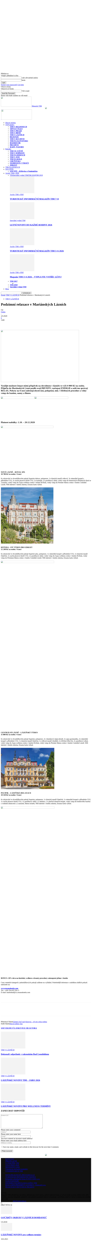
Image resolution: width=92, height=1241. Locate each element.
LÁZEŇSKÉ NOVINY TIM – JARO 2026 (20, 1080)
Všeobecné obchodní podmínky (16, 1169)
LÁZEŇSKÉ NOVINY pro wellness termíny (21, 1234)
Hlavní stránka (10, 123)
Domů (3, 295)
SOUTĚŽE (9, 169)
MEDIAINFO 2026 (12, 1167)
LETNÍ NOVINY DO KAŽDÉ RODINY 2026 (31, 225)
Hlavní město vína (16, 1024)
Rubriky (8, 149)
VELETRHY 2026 (12, 1165)
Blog (7, 289)
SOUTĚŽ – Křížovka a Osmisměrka (23, 171)
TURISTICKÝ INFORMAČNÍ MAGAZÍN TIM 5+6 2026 (37, 251)
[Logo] (16, 119)
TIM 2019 (39, 175)
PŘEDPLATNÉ (11, 1161)
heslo (23, 80)
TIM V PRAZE (16, 131)
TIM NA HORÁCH (17, 155)
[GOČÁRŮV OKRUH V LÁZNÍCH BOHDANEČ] (6, 1213)
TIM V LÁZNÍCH (17, 135)
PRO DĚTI (14, 145)
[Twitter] (12, 323)
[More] (21, 323)
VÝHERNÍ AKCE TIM (14, 1171)
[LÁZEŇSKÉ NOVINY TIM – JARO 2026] (13, 1074)
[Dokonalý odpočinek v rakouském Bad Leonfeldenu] (13, 1048)
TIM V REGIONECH (18, 127)
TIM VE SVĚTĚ (16, 151)
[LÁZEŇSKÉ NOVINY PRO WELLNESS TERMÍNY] (13, 1100)
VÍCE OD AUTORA (29, 1028)
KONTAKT (9, 1159)
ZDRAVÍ (13, 165)
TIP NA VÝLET (16, 129)
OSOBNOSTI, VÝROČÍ (19, 163)
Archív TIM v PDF (12, 173)
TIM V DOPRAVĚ (17, 153)
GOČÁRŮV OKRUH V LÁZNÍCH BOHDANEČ (24, 1217)
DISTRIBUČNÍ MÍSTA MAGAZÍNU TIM (21, 1183)
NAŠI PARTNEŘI (12, 1181)
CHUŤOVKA (15, 161)
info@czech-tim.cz (19, 1201)
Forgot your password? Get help (12, 85)
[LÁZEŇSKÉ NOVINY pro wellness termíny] (6, 1230)
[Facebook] (4, 323)
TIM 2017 (14, 281)
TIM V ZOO (15, 157)
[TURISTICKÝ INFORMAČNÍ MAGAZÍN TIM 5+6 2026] (22, 245)
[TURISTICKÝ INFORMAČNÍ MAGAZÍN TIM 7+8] (22, 193)
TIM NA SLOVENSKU (19, 141)
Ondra (3, 312)
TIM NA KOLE (16, 159)
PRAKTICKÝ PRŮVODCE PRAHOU (19, 1187)
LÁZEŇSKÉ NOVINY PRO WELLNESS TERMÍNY (26, 1106)
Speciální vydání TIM (20, 175)
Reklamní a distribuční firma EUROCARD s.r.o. (22, 1179)
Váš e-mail (25, 91)
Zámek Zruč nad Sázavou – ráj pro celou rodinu (30, 1022)
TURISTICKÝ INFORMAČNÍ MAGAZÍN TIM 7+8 (34, 199)
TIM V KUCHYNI (17, 139)
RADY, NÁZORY (17, 147)
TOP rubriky (9, 125)
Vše (11, 175)
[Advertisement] (27, 998)
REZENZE (14, 137)
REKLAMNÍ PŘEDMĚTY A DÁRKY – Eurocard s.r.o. (25, 1185)
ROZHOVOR (15, 143)
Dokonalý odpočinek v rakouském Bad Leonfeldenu (25, 1054)
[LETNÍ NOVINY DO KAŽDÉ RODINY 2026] (22, 218)
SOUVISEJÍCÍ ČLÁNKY (11, 1028)
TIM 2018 (31, 175)
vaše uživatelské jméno (30, 78)
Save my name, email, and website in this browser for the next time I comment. (31, 1147)
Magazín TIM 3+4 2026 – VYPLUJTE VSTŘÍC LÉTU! (36, 277)
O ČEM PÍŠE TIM (12, 1163)
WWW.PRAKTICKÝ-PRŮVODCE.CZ (20, 1175)
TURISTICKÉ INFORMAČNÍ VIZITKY (20, 1177)
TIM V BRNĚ (15, 133)
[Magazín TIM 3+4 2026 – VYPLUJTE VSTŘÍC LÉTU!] (22, 270)
